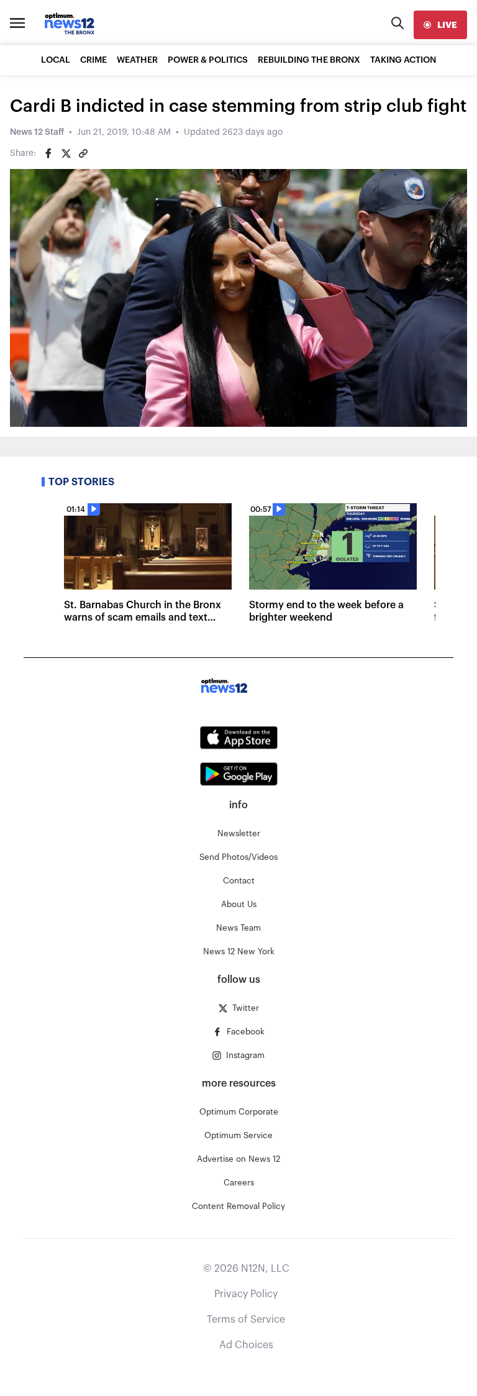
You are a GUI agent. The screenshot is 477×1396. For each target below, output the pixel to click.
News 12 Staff (37, 132)
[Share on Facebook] (48, 153)
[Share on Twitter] (66, 153)
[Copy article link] (83, 153)
